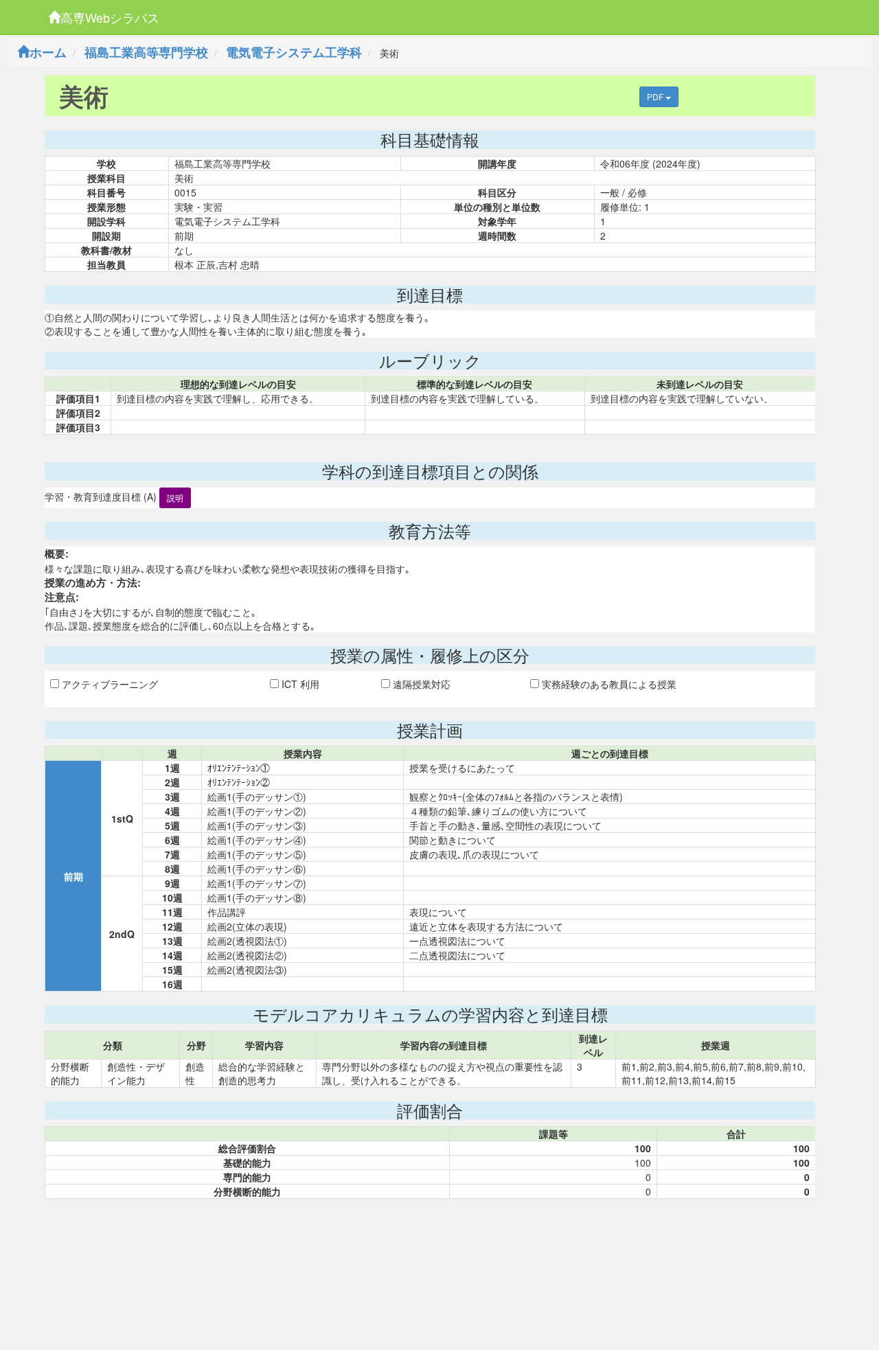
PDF (656, 96)
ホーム (48, 52)
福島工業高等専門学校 (146, 52)
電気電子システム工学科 (294, 52)
